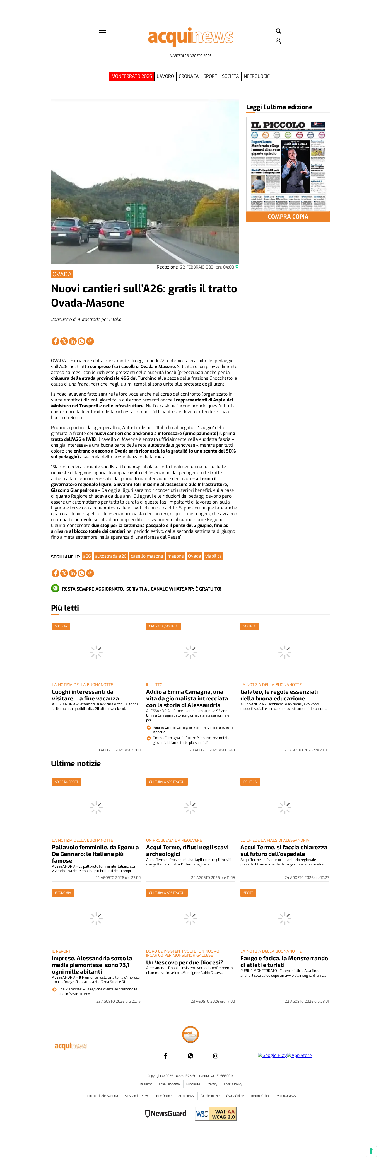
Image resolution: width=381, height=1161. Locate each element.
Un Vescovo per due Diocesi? (184, 962)
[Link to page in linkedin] (73, 341)
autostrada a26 (111, 556)
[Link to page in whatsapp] (81, 341)
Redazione (167, 267)
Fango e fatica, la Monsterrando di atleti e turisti (284, 961)
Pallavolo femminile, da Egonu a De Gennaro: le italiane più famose (95, 853)
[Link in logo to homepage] (190, 39)
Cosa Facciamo (169, 1084)
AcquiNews (186, 1096)
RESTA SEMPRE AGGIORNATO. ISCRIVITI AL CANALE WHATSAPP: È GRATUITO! (141, 589)
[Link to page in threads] (90, 341)
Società (230, 76)
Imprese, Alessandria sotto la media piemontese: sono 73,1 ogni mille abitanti (92, 964)
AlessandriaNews (137, 1096)
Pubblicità (193, 1084)
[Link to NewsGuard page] (167, 1114)
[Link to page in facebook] (55, 341)
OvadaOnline (235, 1096)
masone (175, 556)
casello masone (147, 556)
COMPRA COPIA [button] (288, 217)
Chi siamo (146, 1084)
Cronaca (189, 76)
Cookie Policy (233, 1084)
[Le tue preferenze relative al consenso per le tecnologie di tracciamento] (371, 1151)
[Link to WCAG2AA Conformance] (214, 1114)
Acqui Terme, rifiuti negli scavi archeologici (187, 850)
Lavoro (165, 76)
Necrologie (257, 76)
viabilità (213, 556)
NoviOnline (164, 1096)
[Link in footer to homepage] (190, 1035)
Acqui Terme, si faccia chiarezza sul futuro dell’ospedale (283, 850)
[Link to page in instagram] (215, 1055)
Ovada (194, 556)
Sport (210, 76)
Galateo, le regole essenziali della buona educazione (279, 695)
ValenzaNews (286, 1096)
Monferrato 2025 (132, 76)
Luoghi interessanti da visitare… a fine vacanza (85, 695)
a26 (87, 556)
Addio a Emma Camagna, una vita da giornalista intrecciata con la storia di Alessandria (187, 698)
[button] (278, 31)
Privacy (212, 1084)
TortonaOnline (261, 1096)
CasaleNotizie (210, 1096)
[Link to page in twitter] (64, 341)
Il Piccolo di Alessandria (102, 1096)
